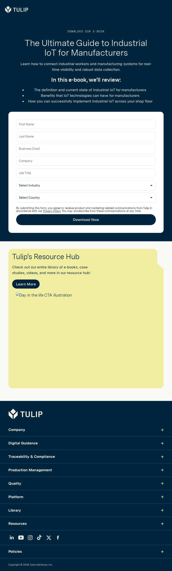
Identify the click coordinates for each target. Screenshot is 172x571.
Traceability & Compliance (31, 456)
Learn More (26, 284)
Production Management (30, 470)
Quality (14, 483)
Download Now (86, 219)
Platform (15, 497)
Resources (17, 523)
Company (16, 429)
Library (14, 510)
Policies (15, 551)
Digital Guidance (23, 443)
